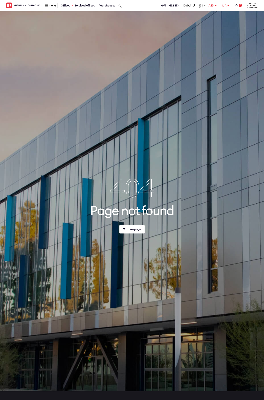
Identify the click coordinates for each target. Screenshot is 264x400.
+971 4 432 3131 (170, 5)
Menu (52, 5)
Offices (65, 5)
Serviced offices (85, 5)
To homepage (132, 229)
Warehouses (107, 5)
